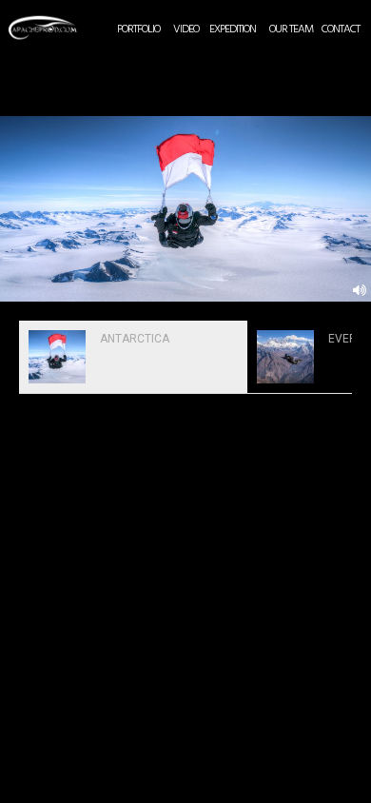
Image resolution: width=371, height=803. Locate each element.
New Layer (16, 15)
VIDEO (186, 29)
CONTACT (341, 29)
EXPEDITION (232, 29)
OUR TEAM (291, 29)
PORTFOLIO (138, 29)
